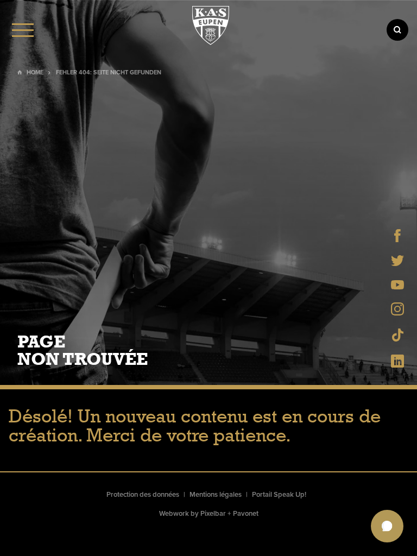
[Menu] (23, 30)
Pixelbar (213, 513)
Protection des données (142, 494)
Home (35, 72)
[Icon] (397, 30)
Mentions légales (215, 494)
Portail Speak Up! (279, 494)
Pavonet (245, 513)
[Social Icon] (397, 239)
